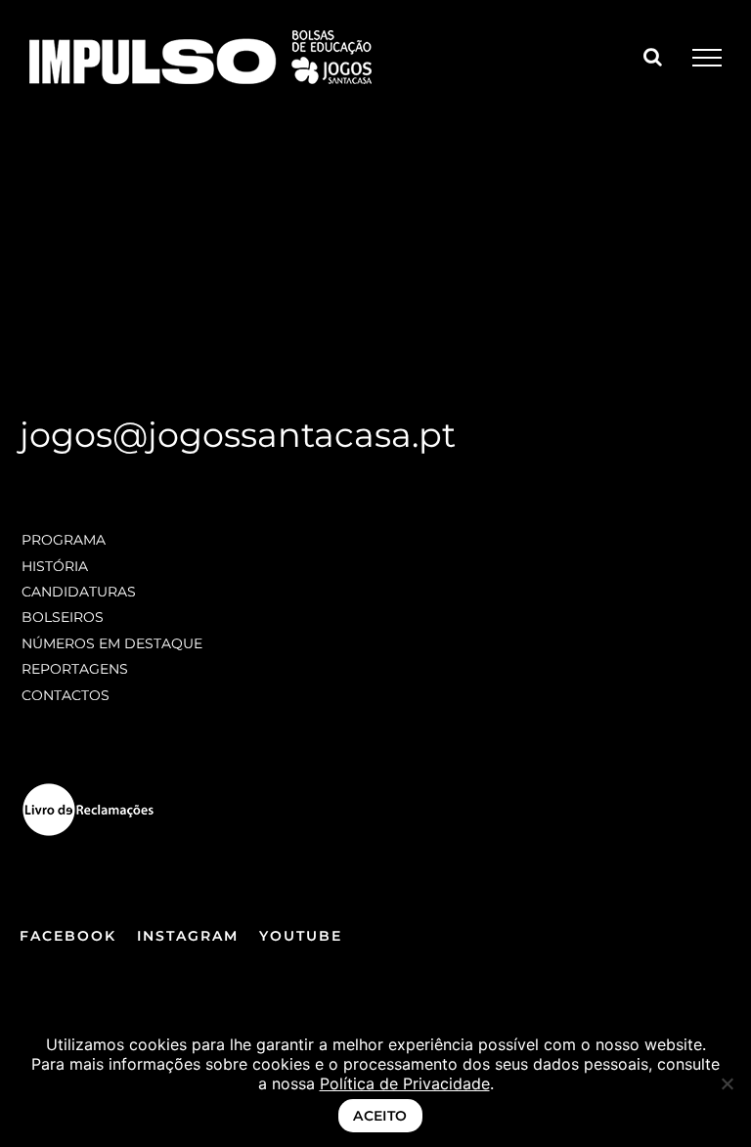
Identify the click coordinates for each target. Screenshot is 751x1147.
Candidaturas (79, 591)
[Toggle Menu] (707, 57)
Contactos (66, 695)
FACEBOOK (68, 936)
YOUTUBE (300, 936)
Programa (64, 540)
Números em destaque (112, 643)
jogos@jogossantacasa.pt (238, 435)
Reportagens (75, 669)
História (55, 566)
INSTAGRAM (188, 936)
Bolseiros (63, 617)
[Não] (726, 1083)
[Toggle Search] (652, 56)
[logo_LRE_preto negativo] (88, 788)
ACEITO (380, 1116)
